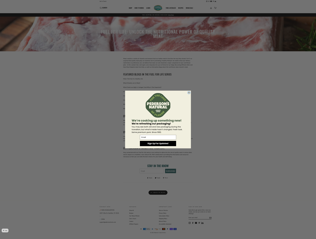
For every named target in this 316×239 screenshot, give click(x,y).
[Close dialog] (189, 92)
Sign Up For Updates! (158, 143)
